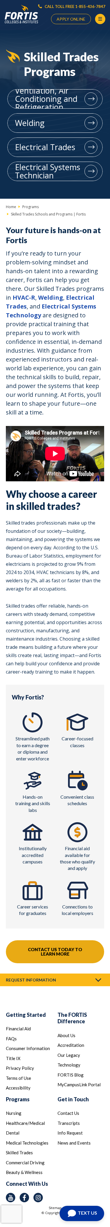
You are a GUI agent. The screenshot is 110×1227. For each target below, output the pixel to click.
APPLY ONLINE (71, 18)
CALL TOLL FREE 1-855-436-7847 (74, 6)
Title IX (13, 1058)
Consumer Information (28, 1048)
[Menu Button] (100, 19)
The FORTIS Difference (72, 1018)
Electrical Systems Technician (47, 171)
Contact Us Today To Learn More (55, 951)
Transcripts (68, 1123)
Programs (18, 1099)
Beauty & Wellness (24, 1172)
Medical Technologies (27, 1142)
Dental (12, 1132)
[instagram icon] (38, 1197)
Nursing (13, 1113)
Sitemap (55, 1208)
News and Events (74, 1142)
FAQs (11, 1038)
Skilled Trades (19, 1152)
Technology (68, 1064)
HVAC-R (24, 297)
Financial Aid (18, 1028)
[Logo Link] (21, 14)
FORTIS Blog (70, 1074)
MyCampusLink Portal (79, 1084)
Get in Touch (73, 1099)
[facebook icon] (24, 1197)
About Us (66, 1035)
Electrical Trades (45, 147)
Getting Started (26, 1015)
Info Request (70, 1132)
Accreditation (70, 1045)
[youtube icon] (10, 1197)
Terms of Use (18, 1078)
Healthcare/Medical (25, 1123)
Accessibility (18, 1087)
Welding (30, 122)
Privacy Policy (20, 1068)
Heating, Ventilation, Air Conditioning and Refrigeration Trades (46, 99)
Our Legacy (68, 1055)
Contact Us (68, 1113)
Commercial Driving (25, 1162)
